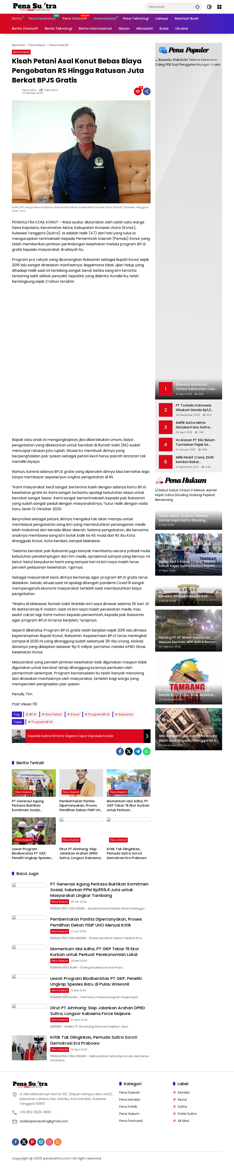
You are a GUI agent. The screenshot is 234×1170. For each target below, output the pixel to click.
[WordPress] (41, 1142)
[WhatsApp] (147, 751)
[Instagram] (49, 1142)
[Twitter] (129, 751)
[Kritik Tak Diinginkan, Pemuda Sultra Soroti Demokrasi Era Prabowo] (129, 831)
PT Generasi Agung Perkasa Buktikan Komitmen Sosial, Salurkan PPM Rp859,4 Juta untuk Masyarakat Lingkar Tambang (31, 806)
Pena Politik (128, 1106)
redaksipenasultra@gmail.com (44, 1121)
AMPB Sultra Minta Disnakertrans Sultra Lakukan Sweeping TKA (195, 425)
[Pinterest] (32, 1142)
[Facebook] (120, 751)
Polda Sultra (187, 1113)
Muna (182, 1099)
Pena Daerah (21, 52)
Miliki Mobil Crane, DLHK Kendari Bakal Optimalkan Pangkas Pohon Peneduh (195, 459)
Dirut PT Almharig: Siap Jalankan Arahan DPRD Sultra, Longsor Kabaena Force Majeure (80, 853)
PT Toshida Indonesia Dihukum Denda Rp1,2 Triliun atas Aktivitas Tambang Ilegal (193, 407)
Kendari (184, 1092)
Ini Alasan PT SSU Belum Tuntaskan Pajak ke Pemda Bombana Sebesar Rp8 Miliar (195, 442)
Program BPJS (98, 714)
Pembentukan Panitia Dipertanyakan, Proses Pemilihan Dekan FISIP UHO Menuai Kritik (81, 806)
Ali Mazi (183, 1120)
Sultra (182, 1106)
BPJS (32, 714)
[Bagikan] (147, 91)
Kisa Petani (53, 714)
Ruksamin (126, 714)
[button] (197, 6)
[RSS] (57, 1142)
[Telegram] (138, 751)
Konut (75, 714)
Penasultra (29, 90)
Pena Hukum (129, 1113)
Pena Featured (131, 1120)
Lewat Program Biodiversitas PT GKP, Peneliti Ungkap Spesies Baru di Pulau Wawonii (31, 853)
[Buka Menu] (219, 7)
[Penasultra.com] (35, 6)
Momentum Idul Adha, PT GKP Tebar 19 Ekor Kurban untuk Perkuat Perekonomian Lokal (128, 806)
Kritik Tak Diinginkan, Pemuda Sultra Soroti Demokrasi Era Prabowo (127, 853)
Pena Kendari (129, 1099)
